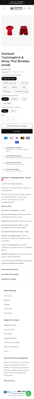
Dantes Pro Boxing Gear (19, 395)
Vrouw (13, 111)
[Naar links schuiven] (13, 50)
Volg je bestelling (9, 329)
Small (5, 87)
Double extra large (21, 91)
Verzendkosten (5, 71)
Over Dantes (8, 296)
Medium (14, 87)
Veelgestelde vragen (10, 325)
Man (4, 111)
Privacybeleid (8, 334)
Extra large (7, 91)
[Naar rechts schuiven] (21, 50)
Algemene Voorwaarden (11, 347)
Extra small (24, 83)
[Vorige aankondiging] (3, 2)
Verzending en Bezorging (11, 342)
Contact (6, 351)
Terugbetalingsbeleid (10, 338)
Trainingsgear (8, 313)
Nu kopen (17, 131)
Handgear (7, 304)
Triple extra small (9, 78)
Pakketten (7, 300)
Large (24, 87)
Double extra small (9, 83)
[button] (4, 8)
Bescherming (8, 309)
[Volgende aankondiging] (30, 2)
